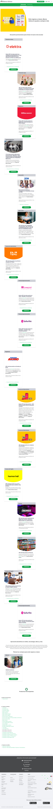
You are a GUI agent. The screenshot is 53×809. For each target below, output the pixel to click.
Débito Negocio (5, 712)
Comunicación (13, 774)
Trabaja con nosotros (3, 791)
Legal (29, 774)
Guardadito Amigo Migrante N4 (8, 737)
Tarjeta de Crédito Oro (6, 746)
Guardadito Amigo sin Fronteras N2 (9, 733)
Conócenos (4, 774)
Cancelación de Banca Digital (21, 784)
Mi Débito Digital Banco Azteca (8, 726)
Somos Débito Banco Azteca (7, 722)
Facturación (21, 782)
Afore (2, 786)
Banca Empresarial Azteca (4, 784)
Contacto (21, 774)
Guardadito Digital (5, 710)
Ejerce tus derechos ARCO (32, 782)
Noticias (11, 777)
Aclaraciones (21, 778)
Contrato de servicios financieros (31, 795)
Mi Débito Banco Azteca (6, 725)
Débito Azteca (5, 720)
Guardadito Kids (5, 709)
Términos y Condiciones (24, 204)
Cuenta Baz (4, 727)
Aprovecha (13, 69)
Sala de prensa (12, 779)
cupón (20, 556)
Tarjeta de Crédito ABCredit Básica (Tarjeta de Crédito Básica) (13, 747)
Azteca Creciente (5, 711)
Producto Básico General (6, 721)
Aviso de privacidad (31, 778)
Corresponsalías (30, 790)
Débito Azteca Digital (6, 715)
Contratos (29, 786)
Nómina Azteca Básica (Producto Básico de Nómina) (12, 717)
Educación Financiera (12, 781)
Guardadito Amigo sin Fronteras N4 (9, 736)
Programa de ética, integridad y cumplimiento (32, 784)
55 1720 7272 (26, 762)
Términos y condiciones (31, 776)
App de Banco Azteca (4, 777)
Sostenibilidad (4, 794)
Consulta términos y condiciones (26, 100)
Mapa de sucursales (21, 780)
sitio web (24, 298)
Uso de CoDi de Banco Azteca (4, 788)
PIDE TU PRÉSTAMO (40, 1)
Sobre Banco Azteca (3, 779)
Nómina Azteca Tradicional (7, 716)
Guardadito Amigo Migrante (7, 732)
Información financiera (3, 782)
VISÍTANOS (26, 770)
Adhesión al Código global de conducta (32, 792)
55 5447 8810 (26, 766)
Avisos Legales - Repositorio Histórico (32, 780)
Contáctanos (21, 776)
